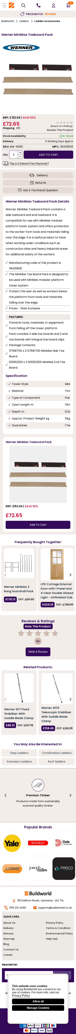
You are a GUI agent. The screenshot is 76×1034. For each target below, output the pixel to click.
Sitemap (9, 939)
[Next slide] (70, 575)
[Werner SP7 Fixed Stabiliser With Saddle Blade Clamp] (19, 688)
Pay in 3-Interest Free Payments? (29, 163)
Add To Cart (38, 525)
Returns (40, 183)
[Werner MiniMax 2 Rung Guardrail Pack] (19, 563)
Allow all (38, 1001)
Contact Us (11, 949)
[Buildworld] (11, 5)
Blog (6, 944)
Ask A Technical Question (40, 190)
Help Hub (52, 939)
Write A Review (38, 651)
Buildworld (7, 21)
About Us (9, 923)
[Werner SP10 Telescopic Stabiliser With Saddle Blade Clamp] (57, 688)
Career (8, 955)
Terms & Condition (58, 928)
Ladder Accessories (47, 21)
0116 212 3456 (17, 907)
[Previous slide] (5, 575)
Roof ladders (56, 762)
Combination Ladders (57, 753)
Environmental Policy (59, 933)
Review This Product (60, 130)
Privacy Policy (54, 923)
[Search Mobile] (23, 5)
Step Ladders (19, 753)
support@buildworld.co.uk (55, 907)
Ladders (24, 21)
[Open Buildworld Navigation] (4, 5)
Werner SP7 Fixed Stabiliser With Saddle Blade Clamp (19, 713)
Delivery (42, 175)
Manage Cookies (38, 1007)
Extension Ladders (19, 762)
